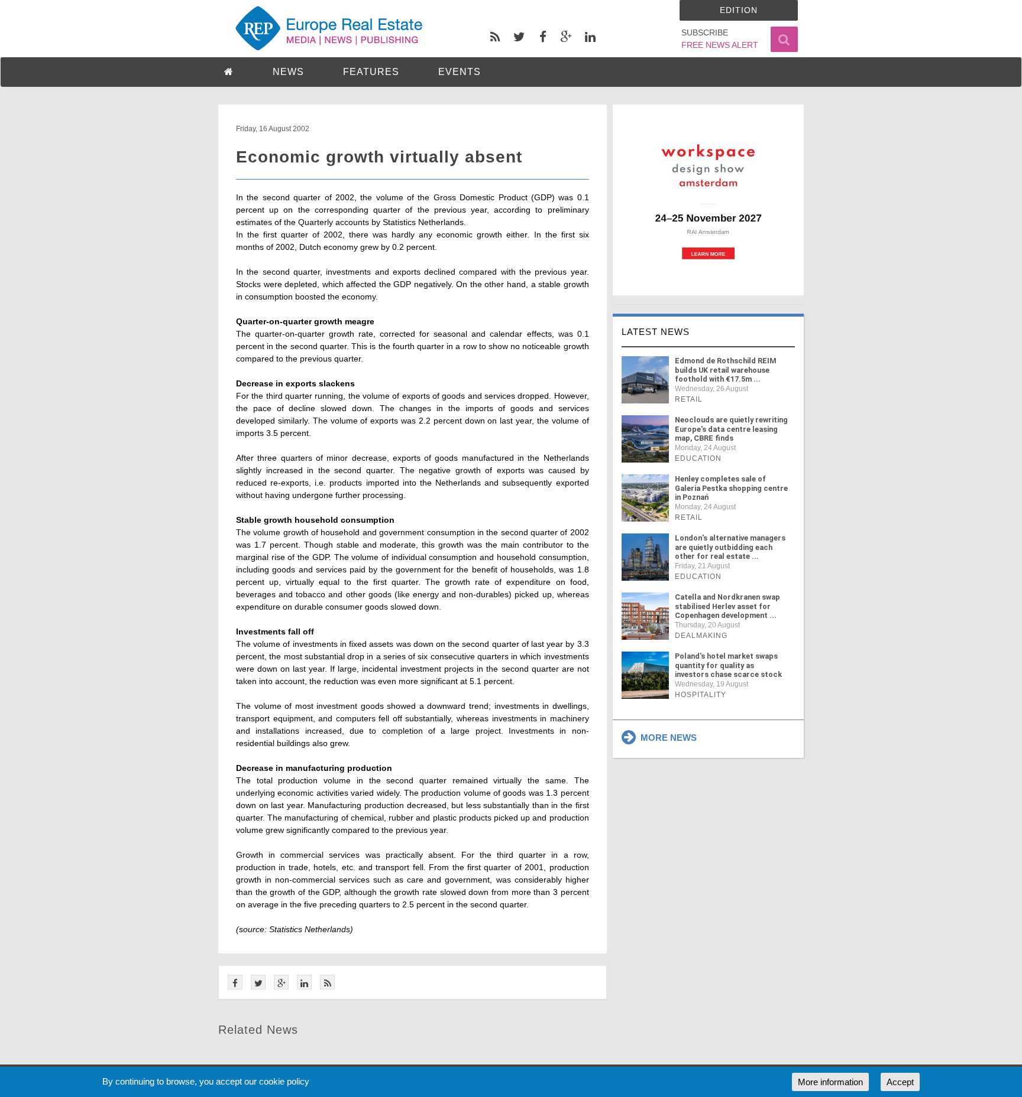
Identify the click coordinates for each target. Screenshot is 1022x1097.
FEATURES (371, 72)
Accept (900, 1082)
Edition (739, 10)
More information (830, 1082)
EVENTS (459, 72)
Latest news (656, 332)
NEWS (288, 72)
